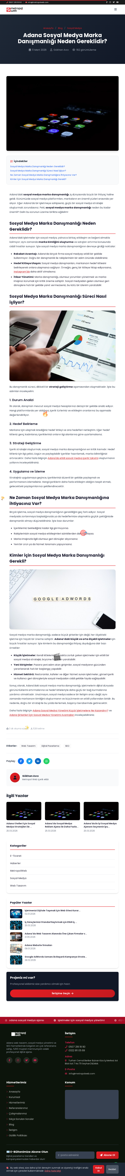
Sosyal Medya (74, 28)
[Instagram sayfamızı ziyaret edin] (18, 1060)
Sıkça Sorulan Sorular (21, 1119)
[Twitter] (114, 2)
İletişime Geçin (61, 993)
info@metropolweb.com (38, 2)
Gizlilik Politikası (18, 1135)
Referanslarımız (18, 1108)
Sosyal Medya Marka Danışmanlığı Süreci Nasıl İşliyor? (38, 170)
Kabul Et (98, 1169)
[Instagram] (110, 2)
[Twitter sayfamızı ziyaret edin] (26, 1060)
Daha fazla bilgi (53, 1170)
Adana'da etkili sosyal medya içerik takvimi (73, 458)
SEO (67, 745)
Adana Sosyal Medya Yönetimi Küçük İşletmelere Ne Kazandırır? (70, 710)
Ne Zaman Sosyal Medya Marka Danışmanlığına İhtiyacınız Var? (43, 174)
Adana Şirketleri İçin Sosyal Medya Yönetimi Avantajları (41, 715)
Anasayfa (48, 28)
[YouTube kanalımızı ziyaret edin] (35, 1060)
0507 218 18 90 (15, 2)
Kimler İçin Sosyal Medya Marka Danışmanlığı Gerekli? (38, 179)
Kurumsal (14, 1097)
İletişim (13, 1130)
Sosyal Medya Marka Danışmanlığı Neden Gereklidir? (37, 166)
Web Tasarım (28, 745)
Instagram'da (22, 271)
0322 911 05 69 (77, 1050)
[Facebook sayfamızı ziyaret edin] (9, 1060)
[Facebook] (106, 2)
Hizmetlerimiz (17, 1102)
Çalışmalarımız (18, 1113)
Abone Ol (109, 1155)
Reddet (112, 1169)
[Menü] (115, 9)
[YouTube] (117, 2)
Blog (60, 28)
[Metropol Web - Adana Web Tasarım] (14, 9)
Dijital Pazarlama (50, 745)
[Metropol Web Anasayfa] (18, 1034)
